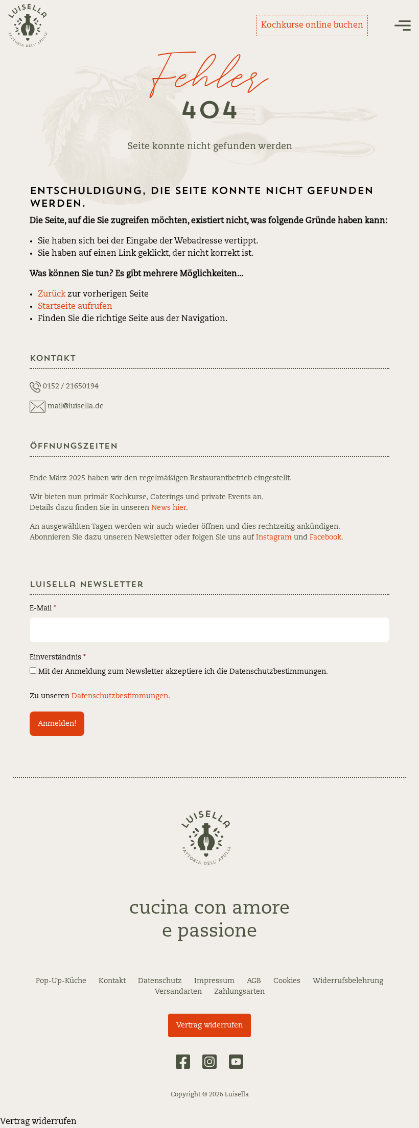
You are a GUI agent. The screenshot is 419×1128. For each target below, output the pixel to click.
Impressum (214, 981)
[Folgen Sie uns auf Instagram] (209, 1061)
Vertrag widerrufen (209, 1025)
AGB (254, 981)
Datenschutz (160, 981)
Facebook (325, 537)
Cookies (286, 981)
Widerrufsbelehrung (348, 981)
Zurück (51, 294)
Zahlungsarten (239, 991)
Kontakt (112, 981)
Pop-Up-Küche (61, 981)
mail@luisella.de (76, 406)
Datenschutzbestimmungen (120, 696)
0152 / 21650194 (71, 386)
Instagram (274, 537)
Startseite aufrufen (75, 307)
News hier (168, 507)
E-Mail (43, 608)
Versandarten (178, 991)
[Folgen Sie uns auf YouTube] (236, 1061)
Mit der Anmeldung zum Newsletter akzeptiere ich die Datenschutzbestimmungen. (182, 671)
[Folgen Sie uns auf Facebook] (183, 1061)
